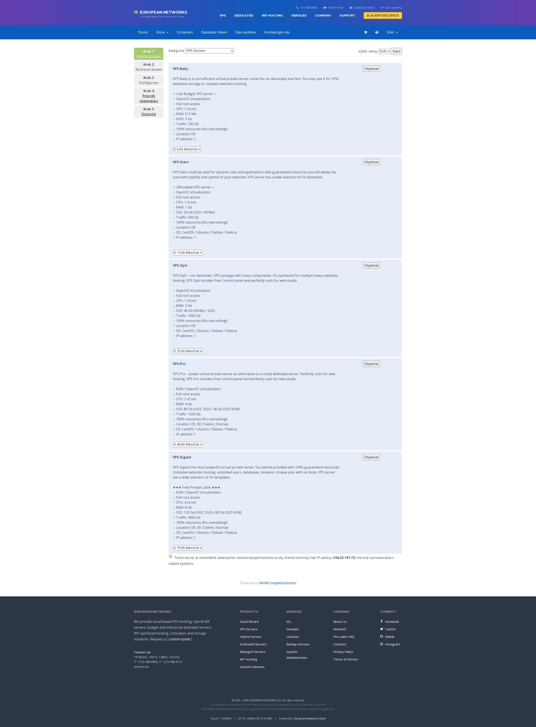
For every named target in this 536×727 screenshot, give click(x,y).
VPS (223, 15)
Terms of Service (345, 659)
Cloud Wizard (249, 621)
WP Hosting (272, 15)
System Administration (296, 655)
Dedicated (243, 15)
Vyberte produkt (149, 56)
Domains (292, 629)
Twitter (390, 629)
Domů (143, 32)
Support (347, 15)
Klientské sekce (384, 15)
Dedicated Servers (253, 644)
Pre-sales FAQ (343, 636)
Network (339, 629)
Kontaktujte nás (277, 32)
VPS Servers (249, 629)
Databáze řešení (364, 7)
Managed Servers (252, 652)
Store (161, 32)
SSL (288, 621)
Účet (391, 32)
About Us (340, 621)
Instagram (392, 644)
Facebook (392, 621)
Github (389, 636)
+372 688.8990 (308, 7)
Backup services (298, 644)
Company (323, 15)
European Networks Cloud (309, 718)
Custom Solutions (252, 667)
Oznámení (185, 32)
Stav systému (393, 7)
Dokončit (149, 114)
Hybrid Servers (251, 636)
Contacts (339, 644)
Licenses (292, 636)
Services (299, 15)
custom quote (179, 639)
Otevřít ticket (335, 7)
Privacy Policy (343, 652)
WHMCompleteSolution (277, 583)
